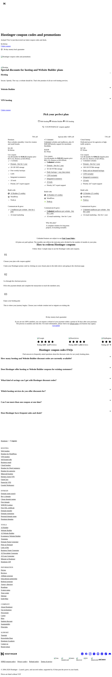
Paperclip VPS (6, 482)
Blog (2, 618)
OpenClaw (4, 479)
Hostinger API (6, 562)
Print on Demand (7, 545)
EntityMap (4, 599)
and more (102, 659)
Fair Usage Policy (68, 238)
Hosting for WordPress (9, 454)
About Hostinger (6, 607)
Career (3, 616)
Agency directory (7, 584)
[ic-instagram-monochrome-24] (90, 654)
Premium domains (7, 519)
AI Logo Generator (7, 556)
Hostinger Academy (8, 641)
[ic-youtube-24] (98, 654)
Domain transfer (6, 511)
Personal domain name (9, 516)
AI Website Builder (7, 533)
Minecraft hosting (7, 474)
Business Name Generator (10, 550)
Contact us (4, 644)
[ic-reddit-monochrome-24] (102, 654)
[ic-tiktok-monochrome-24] (106, 654)
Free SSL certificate (7, 508)
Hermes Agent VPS (8, 477)
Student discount (6, 621)
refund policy (74, 324)
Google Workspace (7, 485)
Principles (4, 627)
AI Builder (4, 528)
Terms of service (46, 662)
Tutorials (4, 635)
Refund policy (34, 662)
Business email (6, 462)
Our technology (6, 610)
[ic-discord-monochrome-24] (109, 654)
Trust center (5, 593)
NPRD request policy (8, 662)
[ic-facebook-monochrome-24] (86, 654)
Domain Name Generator (9, 542)
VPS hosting (5, 457)
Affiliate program (7, 576)
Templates (4, 539)
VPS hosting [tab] (69, 121)
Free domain (5, 502)
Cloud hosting (6, 465)
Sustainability (5, 624)
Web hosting (5, 451)
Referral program (7, 582)
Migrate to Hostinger (8, 559)
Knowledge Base (7, 638)
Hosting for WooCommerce (10, 468)
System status (5, 590)
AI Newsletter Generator (9, 553)
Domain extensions (7, 513)
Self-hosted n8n (6, 460)
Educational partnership (9, 579)
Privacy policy (22, 662)
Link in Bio (5, 548)
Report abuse (5, 647)
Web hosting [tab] (44, 121)
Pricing (3, 570)
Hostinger (4, 441)
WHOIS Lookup (7, 505)
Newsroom (5, 613)
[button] (56, 74)
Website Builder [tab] (57, 121)
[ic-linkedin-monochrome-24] (82, 654)
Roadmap (4, 587)
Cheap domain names (8, 499)
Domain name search (8, 494)
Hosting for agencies (8, 471)
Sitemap (3, 596)
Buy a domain (6, 496)
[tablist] (56, 121)
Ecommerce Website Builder (11, 536)
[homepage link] (5, 4)
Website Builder (6, 530)
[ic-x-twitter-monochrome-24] (94, 654)
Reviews (4, 573)
